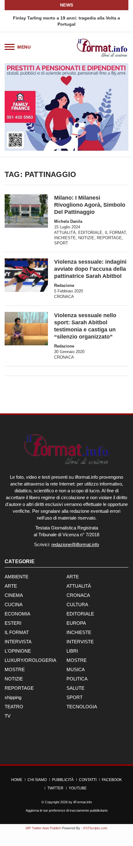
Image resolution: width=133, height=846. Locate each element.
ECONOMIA (17, 613)
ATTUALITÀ (65, 232)
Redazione (64, 285)
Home (16, 780)
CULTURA (77, 604)
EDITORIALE (90, 232)
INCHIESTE (65, 237)
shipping (13, 697)
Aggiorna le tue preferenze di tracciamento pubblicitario (67, 810)
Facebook (112, 780)
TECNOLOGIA (81, 706)
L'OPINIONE (18, 651)
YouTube (78, 788)
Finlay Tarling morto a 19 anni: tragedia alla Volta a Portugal (66, 21)
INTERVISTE (80, 641)
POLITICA (77, 678)
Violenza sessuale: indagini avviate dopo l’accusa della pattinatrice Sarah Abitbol (90, 269)
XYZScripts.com (95, 828)
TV (8, 716)
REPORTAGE (109, 237)
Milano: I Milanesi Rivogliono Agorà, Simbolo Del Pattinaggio (89, 205)
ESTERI (13, 623)
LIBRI (72, 651)
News (66, 4)
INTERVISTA (18, 641)
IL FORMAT (115, 232)
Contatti (88, 780)
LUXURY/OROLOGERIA (30, 660)
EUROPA (76, 623)
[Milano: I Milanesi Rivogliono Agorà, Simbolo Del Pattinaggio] (26, 210)
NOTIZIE (86, 237)
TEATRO (14, 706)
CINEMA (14, 595)
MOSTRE (76, 660)
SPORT (61, 243)
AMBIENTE (16, 576)
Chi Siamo (37, 780)
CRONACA (64, 296)
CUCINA (14, 604)
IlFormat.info (82, 802)
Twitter (55, 788)
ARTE (72, 576)
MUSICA (75, 669)
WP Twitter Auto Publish (43, 828)
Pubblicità (63, 780)
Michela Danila (68, 221)
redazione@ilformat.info (75, 544)
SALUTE (75, 688)
